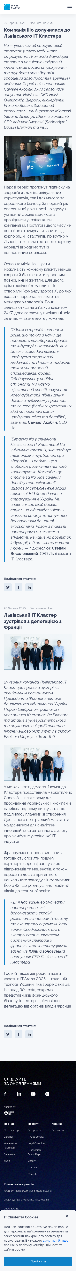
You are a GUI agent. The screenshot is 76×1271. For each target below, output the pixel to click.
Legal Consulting (37, 1143)
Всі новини (58, 1130)
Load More (38, 1052)
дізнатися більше (55, 1240)
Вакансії (8, 1136)
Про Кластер (11, 1130)
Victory (32, 1161)
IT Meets (32, 1174)
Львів (7, 1161)
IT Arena (32, 1167)
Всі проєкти (34, 1130)
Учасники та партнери (11, 1145)
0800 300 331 (11, 1208)
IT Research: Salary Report (35, 1152)
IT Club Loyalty (36, 1136)
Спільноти (9, 1154)
